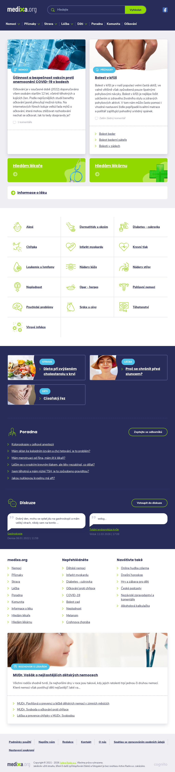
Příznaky (30, 24)
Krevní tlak (140, 247)
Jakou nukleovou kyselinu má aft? (33, 478)
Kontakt (86, 742)
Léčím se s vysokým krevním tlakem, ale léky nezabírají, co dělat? (53, 465)
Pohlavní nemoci (144, 287)
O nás (102, 742)
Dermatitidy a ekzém (94, 227)
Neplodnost (34, 287)
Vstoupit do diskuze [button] (149, 503)
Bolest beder (107, 134)
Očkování (130, 24)
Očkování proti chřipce (80, 588)
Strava (48, 24)
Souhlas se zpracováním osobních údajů (139, 742)
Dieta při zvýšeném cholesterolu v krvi (60, 371)
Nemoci (11, 24)
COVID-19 (73, 595)
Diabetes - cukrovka (146, 227)
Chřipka (31, 247)
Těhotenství (141, 307)
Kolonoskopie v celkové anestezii (33, 444)
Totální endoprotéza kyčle (104, 529)
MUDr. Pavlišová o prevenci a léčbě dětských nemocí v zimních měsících (63, 704)
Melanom (72, 615)
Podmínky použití (20, 742)
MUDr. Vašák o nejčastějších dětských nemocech (55, 675)
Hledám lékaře (21, 615)
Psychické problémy (39, 307)
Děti (80, 24)
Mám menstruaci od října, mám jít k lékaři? (38, 458)
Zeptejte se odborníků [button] (148, 432)
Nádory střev (142, 267)
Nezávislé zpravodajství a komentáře (137, 597)
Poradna (97, 24)
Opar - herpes (89, 287)
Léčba (65, 24)
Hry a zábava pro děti (135, 582)
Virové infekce (36, 327)
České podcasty (131, 588)
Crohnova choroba (78, 622)
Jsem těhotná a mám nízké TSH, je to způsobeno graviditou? (50, 471)
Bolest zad (73, 602)
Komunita (113, 24)
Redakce (67, 742)
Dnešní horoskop (132, 575)
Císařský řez (54, 398)
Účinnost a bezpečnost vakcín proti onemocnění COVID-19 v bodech (43, 79)
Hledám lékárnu (22, 622)
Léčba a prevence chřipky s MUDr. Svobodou (46, 716)
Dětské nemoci (75, 568)
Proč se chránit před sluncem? (143, 371)
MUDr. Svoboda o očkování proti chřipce (43, 710)
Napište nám (47, 742)
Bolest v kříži (106, 77)
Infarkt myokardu (91, 247)
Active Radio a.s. (68, 762)
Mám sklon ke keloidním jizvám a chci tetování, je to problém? (51, 451)
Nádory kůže (88, 267)
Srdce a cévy (88, 307)
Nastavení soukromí (21, 750)
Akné (29, 227)
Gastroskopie (15, 533)
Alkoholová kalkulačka (135, 606)
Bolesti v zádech (109, 146)
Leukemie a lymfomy (40, 267)
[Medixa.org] (22, 9)
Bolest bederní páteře (113, 140)
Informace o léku (22, 609)
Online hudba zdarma (135, 568)
